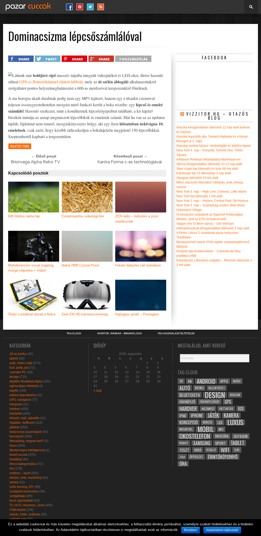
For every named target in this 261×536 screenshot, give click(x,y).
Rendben (190, 530)
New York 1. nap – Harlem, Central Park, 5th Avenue (212, 201)
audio (237, 381)
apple (224, 381)
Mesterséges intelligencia (27, 450)
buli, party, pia (19, 367)
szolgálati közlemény (23, 491)
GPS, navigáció (20, 399)
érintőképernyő (223, 457)
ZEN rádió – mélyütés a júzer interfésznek (136, 218)
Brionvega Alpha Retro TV (35, 161)
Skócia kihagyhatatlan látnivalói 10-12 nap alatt (209, 164)
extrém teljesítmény (22, 395)
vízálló (211, 450)
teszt (184, 450)
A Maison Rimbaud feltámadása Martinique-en (208, 159)
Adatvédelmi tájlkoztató (222, 530)
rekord (13, 482)
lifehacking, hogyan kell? (26, 441)
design (14, 377)
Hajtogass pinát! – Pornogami (137, 314)
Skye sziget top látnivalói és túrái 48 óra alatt (207, 168)
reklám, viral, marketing (25, 477)
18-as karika (18, 354)
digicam (235, 395)
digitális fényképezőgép (25, 381)
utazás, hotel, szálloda (24, 514)
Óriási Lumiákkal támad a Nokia (31, 314)
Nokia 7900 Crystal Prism (80, 265)
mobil (206, 429)
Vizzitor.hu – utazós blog (217, 116)
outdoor (240, 436)
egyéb (13, 390)
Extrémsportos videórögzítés (83, 216)
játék (213, 415)
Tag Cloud (74, 333)
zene (237, 450)
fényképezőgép (210, 401)
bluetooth (189, 395)
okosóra (222, 436)
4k (190, 381)
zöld (182, 457)
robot (183, 443)
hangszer (15, 404)
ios (240, 408)
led (220, 422)
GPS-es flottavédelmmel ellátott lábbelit (51, 81)
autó (184, 388)
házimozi (208, 408)
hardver (14, 409)
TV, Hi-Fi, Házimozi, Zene (26, 505)
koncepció (16, 436)
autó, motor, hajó (20, 363)
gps (228, 402)
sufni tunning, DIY (21, 487)
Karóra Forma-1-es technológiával (129, 161)
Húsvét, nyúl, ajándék (24, 418)
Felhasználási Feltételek (176, 333)
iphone (197, 415)
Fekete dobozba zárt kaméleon (138, 265)
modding (15, 459)
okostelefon (194, 436)
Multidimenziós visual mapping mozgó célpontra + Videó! (31, 268)
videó (197, 449)
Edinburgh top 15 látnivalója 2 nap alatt (203, 173)
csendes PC (17, 372)
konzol (208, 422)
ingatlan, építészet (22, 422)
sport (220, 443)
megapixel (186, 429)
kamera (231, 415)
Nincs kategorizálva (23, 464)
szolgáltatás (17, 496)
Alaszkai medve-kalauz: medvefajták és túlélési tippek (213, 146)
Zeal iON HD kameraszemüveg (85, 314)
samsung (201, 443)
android (206, 381)
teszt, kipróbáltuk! (21, 500)
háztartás (15, 413)
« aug (97, 390)
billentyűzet (216, 388)
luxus (13, 445)
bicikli (199, 387)
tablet (237, 443)
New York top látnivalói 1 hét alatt (199, 196)
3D (181, 381)
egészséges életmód (23, 386)
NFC (221, 429)
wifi (225, 450)
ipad (182, 415)
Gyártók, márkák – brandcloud (119, 333)
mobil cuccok (18, 455)
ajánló (13, 358)
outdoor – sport (19, 473)
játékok (14, 427)
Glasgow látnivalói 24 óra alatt (197, 178)
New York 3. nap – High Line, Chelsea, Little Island (211, 191)
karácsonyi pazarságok (25, 432)
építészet (196, 456)
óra (11, 468)
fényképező (187, 401)
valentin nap (18, 519)
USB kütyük (17, 510)
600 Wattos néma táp (24, 216)
